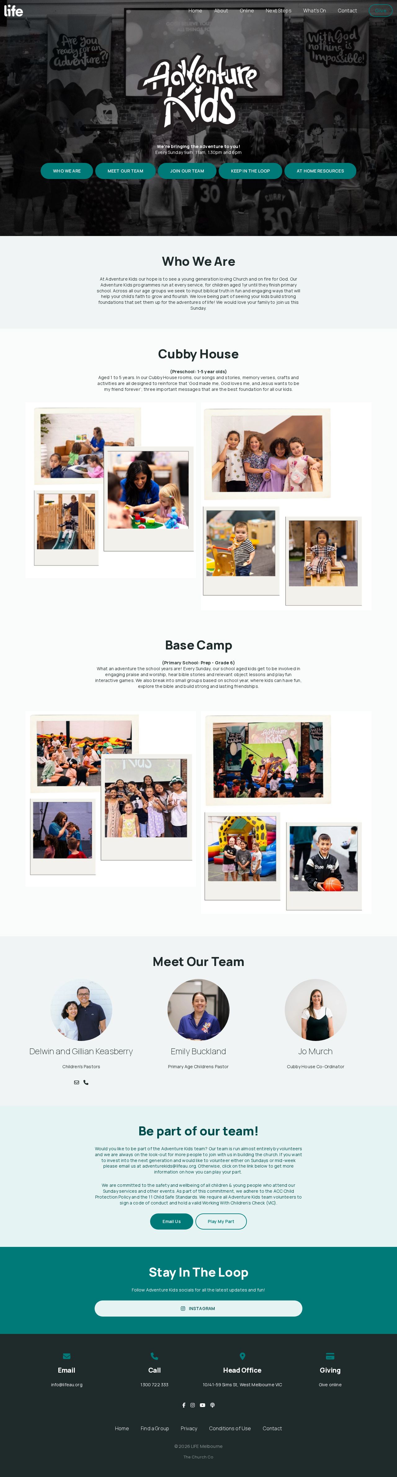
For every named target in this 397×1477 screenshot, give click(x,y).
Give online (330, 1384)
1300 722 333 (154, 1384)
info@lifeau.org (67, 1384)
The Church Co (199, 1457)
